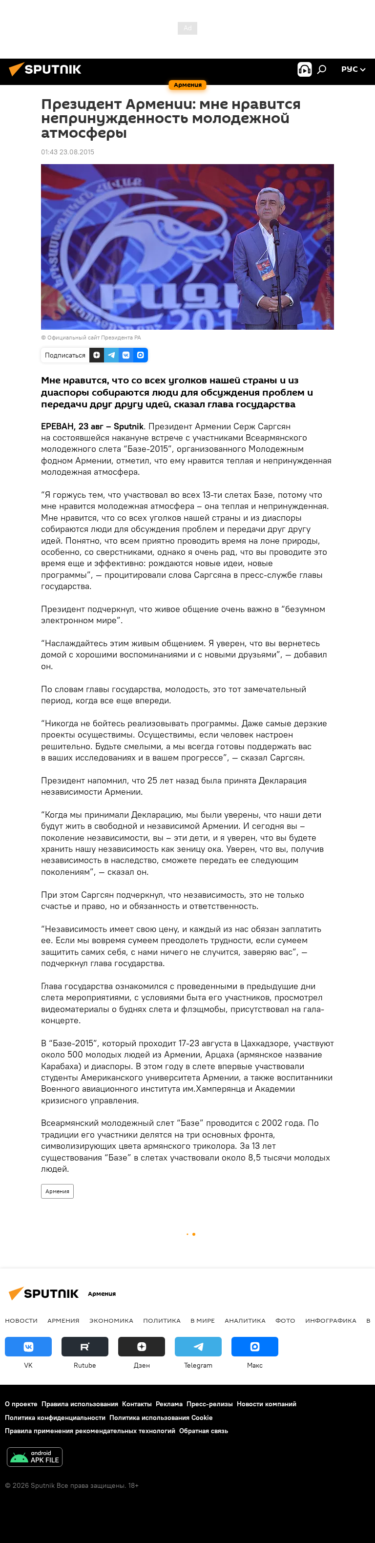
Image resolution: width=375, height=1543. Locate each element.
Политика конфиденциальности (55, 1417)
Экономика (111, 1320)
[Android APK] (34, 1458)
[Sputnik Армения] (48, 77)
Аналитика (245, 1320)
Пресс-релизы (210, 1403)
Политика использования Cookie (161, 1417)
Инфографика (330, 1320)
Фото (285, 1320)
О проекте (21, 1403)
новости (21, 1320)
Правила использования (80, 1403)
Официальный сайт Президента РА (94, 337)
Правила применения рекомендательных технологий (90, 1430)
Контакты (137, 1403)
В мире (202, 1320)
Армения (57, 1191)
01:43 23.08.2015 (67, 152)
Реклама (169, 1403)
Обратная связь (203, 1430)
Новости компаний (266, 1403)
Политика (162, 1320)
